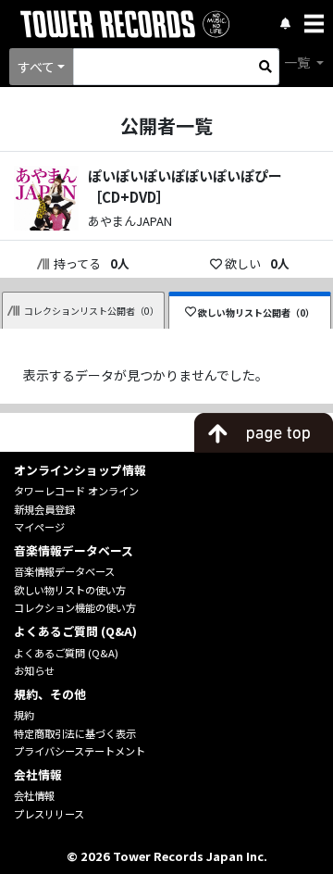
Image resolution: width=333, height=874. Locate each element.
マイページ (39, 526)
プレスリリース (49, 813)
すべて (36, 66)
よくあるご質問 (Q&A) (66, 652)
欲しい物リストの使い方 (70, 589)
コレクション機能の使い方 (75, 607)
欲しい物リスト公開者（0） (256, 312)
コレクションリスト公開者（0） (91, 311)
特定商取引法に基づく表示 (75, 733)
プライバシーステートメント (79, 750)
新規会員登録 (44, 509)
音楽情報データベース (64, 571)
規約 (24, 714)
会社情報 (34, 795)
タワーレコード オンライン (76, 490)
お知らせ (34, 670)
